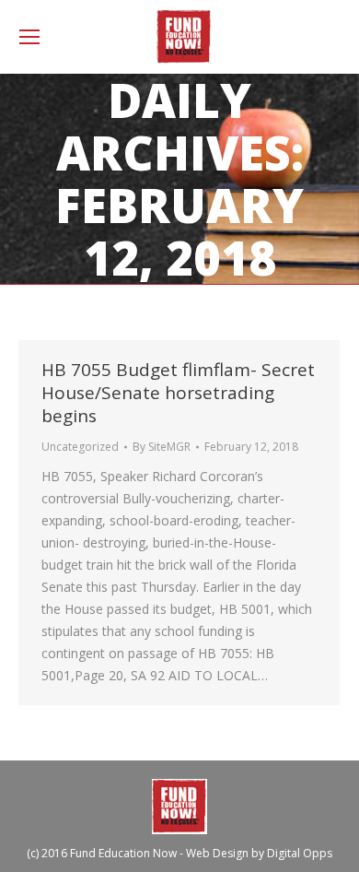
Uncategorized (80, 446)
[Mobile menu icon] (29, 37)
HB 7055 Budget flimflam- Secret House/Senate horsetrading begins (178, 393)
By (162, 446)
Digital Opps (299, 853)
